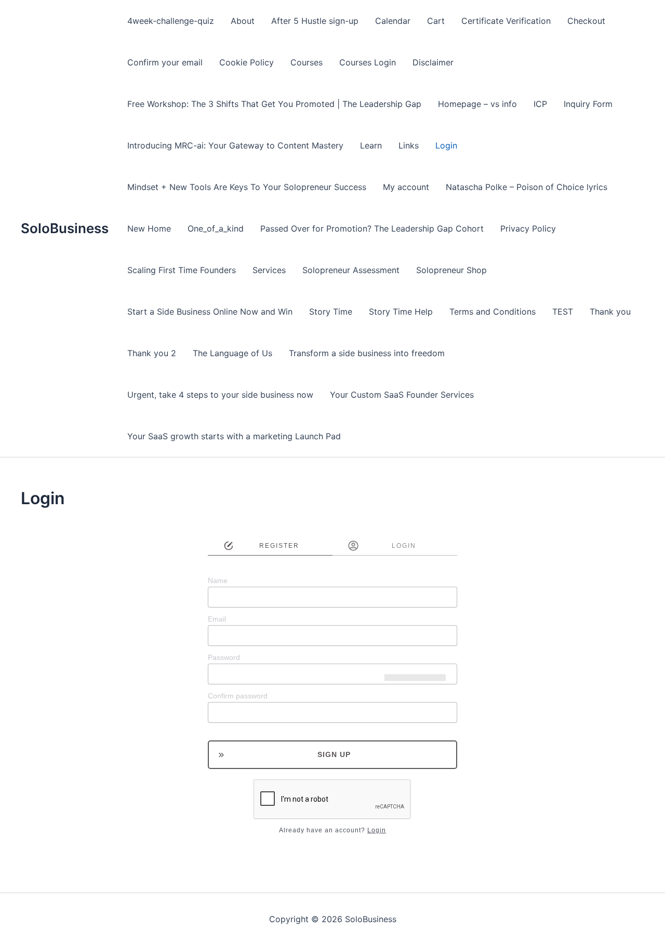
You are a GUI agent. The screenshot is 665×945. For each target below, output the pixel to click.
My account (406, 187)
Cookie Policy (246, 62)
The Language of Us (232, 353)
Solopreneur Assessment (351, 270)
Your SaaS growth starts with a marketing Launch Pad (234, 436)
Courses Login (367, 62)
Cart (436, 21)
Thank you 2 (151, 353)
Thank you (610, 311)
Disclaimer (433, 62)
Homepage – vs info (477, 104)
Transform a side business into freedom (367, 353)
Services (269, 270)
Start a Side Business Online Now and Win (209, 311)
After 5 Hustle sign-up (314, 21)
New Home (149, 228)
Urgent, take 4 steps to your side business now (220, 394)
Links (408, 145)
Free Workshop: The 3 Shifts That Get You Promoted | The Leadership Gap (274, 104)
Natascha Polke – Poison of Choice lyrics (526, 187)
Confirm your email (165, 62)
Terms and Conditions (492, 311)
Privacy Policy (528, 228)
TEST (562, 311)
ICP (540, 104)
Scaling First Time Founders (181, 270)
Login (446, 145)
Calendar (392, 21)
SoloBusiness (65, 228)
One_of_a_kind (216, 228)
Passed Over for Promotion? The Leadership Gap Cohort (372, 228)
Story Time (330, 311)
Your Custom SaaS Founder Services (402, 394)
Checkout (586, 21)
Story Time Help (401, 311)
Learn (371, 145)
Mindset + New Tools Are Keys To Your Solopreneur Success (246, 187)
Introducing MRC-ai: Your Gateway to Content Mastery (235, 145)
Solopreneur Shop (451, 270)
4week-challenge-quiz (170, 21)
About (243, 21)
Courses (306, 62)
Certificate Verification (506, 21)
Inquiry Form (588, 104)
